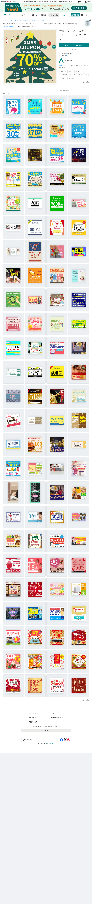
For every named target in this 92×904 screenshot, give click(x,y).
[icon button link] (82, 15)
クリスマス (64, 75)
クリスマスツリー (74, 78)
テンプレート (24, 15)
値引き (71, 71)
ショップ (72, 75)
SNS (80, 1)
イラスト (63, 78)
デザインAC (50, 743)
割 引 (77, 71)
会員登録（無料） (8, 26)
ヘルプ (89, 1)
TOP (60, 66)
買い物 (80, 75)
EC (86, 75)
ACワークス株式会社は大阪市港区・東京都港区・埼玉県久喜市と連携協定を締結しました (47, 1)
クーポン (68, 55)
